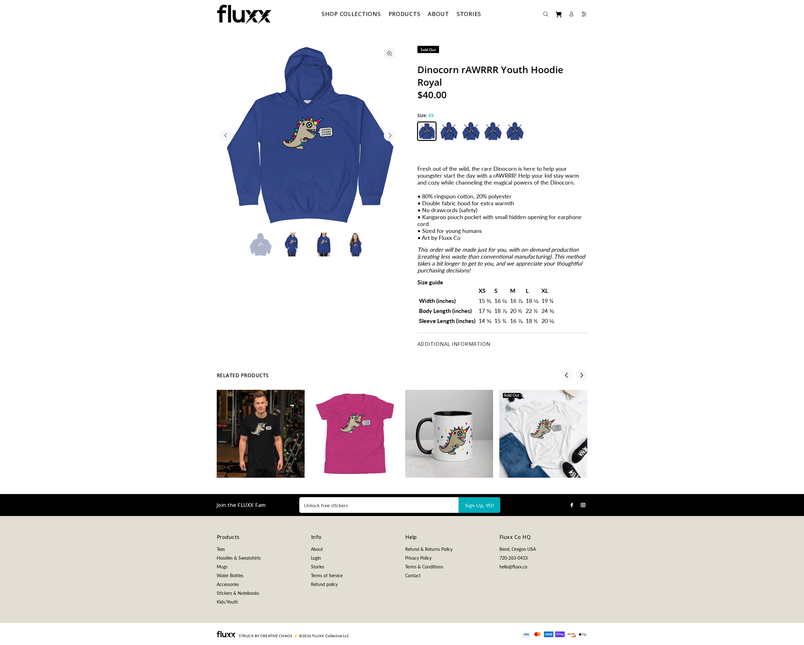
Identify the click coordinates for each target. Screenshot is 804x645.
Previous (226, 135)
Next (390, 135)
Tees (221, 549)
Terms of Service (327, 575)
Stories (317, 566)
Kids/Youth (227, 602)
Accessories (228, 584)
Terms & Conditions (424, 566)
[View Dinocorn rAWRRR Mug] (449, 434)
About (317, 549)
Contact (413, 575)
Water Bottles (230, 575)
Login (316, 558)
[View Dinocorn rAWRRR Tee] (261, 434)
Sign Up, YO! (479, 505)
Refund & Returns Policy (429, 549)
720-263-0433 (513, 558)
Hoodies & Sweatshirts (239, 558)
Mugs (222, 566)
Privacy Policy (418, 558)
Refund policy (324, 584)
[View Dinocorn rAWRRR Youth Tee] (355, 434)
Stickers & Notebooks (238, 593)
